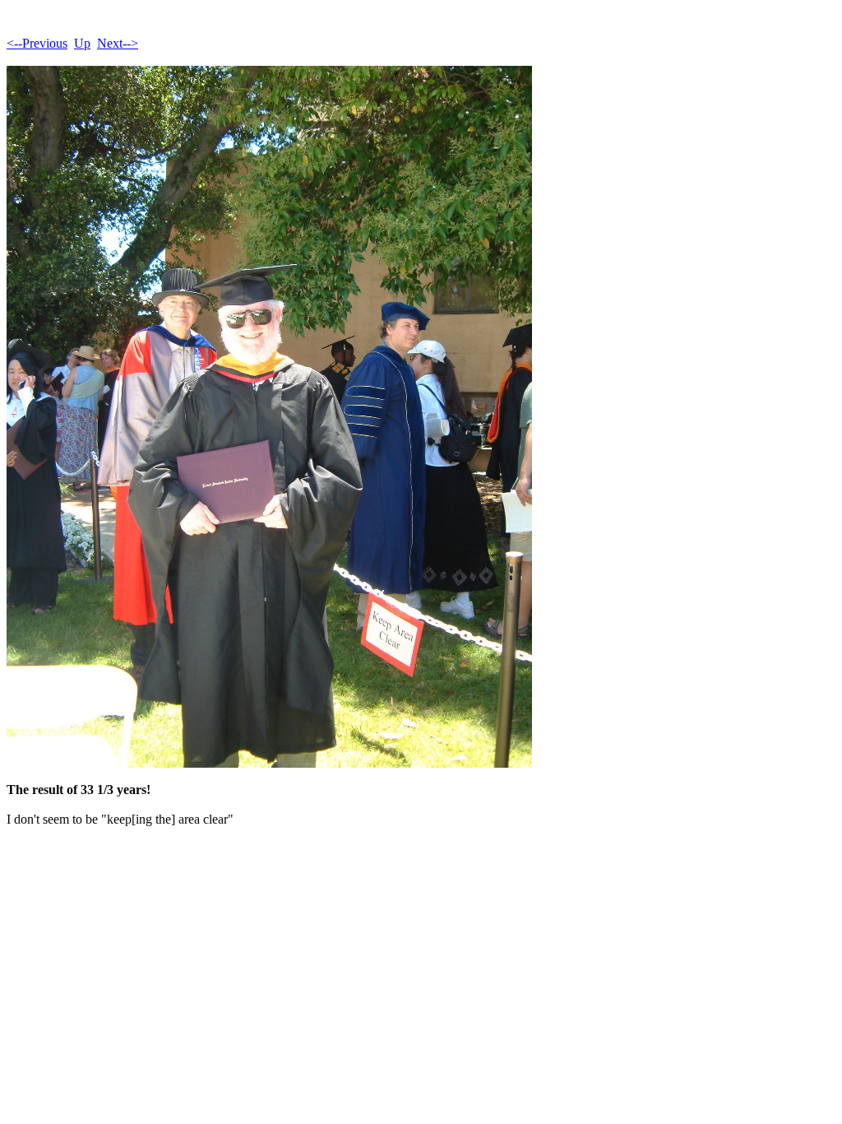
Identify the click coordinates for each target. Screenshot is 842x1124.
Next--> (117, 43)
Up (82, 43)
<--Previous (37, 43)
